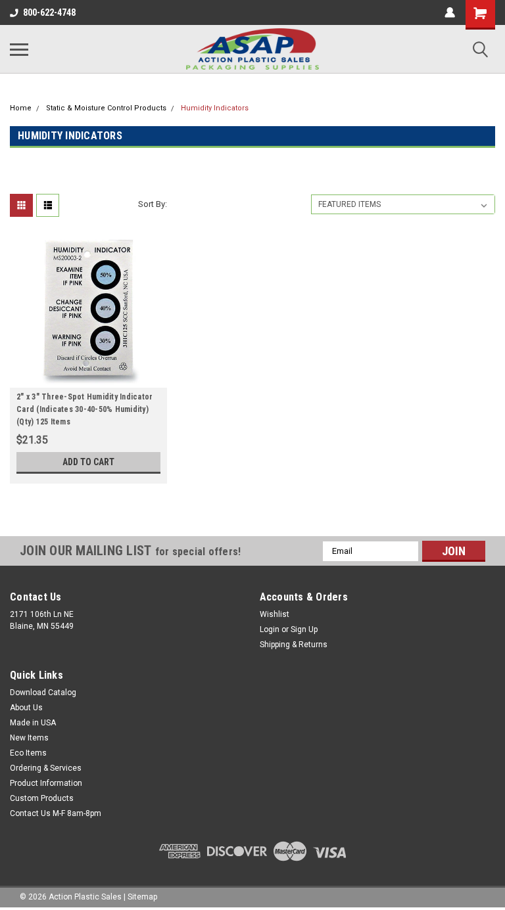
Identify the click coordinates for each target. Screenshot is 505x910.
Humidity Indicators (215, 108)
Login (269, 629)
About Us (26, 707)
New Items (29, 737)
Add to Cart (88, 462)
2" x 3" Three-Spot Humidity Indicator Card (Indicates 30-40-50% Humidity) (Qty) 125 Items (84, 409)
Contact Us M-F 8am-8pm (55, 813)
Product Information (46, 783)
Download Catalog (43, 692)
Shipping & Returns (293, 644)
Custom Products (42, 798)
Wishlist (274, 614)
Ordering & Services (46, 768)
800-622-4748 (49, 12)
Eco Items (28, 753)
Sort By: (152, 204)
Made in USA (33, 722)
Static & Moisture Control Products (106, 108)
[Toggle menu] (19, 49)
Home (21, 108)
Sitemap (142, 896)
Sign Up (304, 629)
